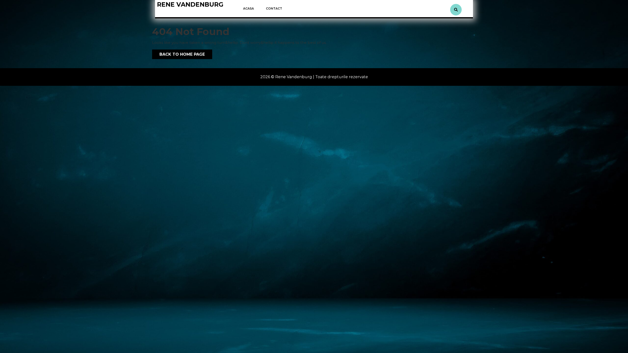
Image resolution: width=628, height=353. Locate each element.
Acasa (248, 8)
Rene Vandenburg (190, 4)
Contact (274, 8)
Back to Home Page (178, 53)
